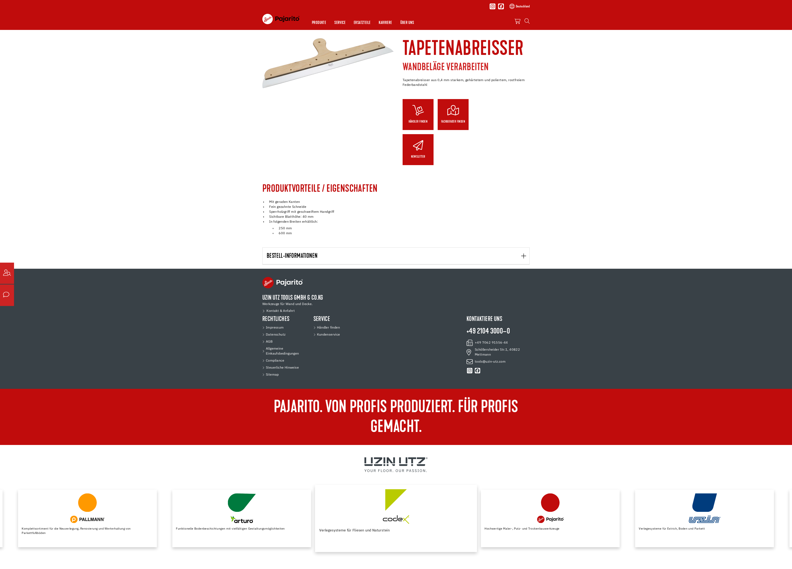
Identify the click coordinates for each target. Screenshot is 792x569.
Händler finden (328, 327)
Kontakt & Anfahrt (280, 311)
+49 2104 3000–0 (488, 332)
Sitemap (272, 374)
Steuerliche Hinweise (282, 367)
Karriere (385, 23)
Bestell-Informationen (292, 256)
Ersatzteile (362, 23)
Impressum (275, 327)
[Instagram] (492, 6)
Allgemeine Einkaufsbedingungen (282, 351)
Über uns (407, 23)
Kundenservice (328, 334)
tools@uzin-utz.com (490, 361)
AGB (269, 341)
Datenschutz (275, 334)
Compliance (275, 360)
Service (339, 23)
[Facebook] (501, 6)
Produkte (319, 23)
